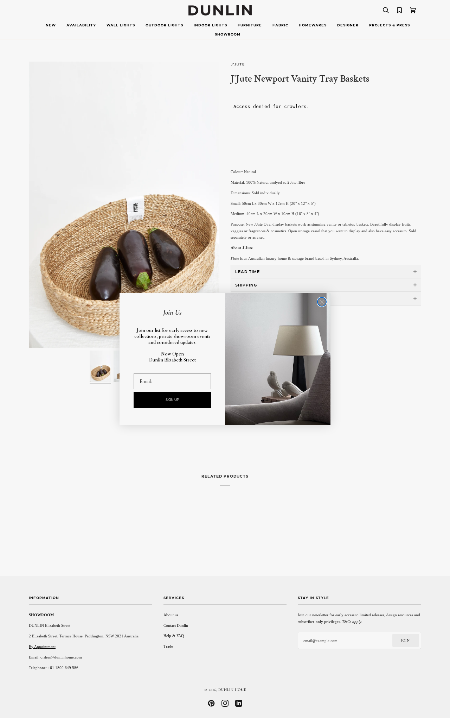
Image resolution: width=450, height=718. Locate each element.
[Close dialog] (321, 301)
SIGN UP (172, 400)
